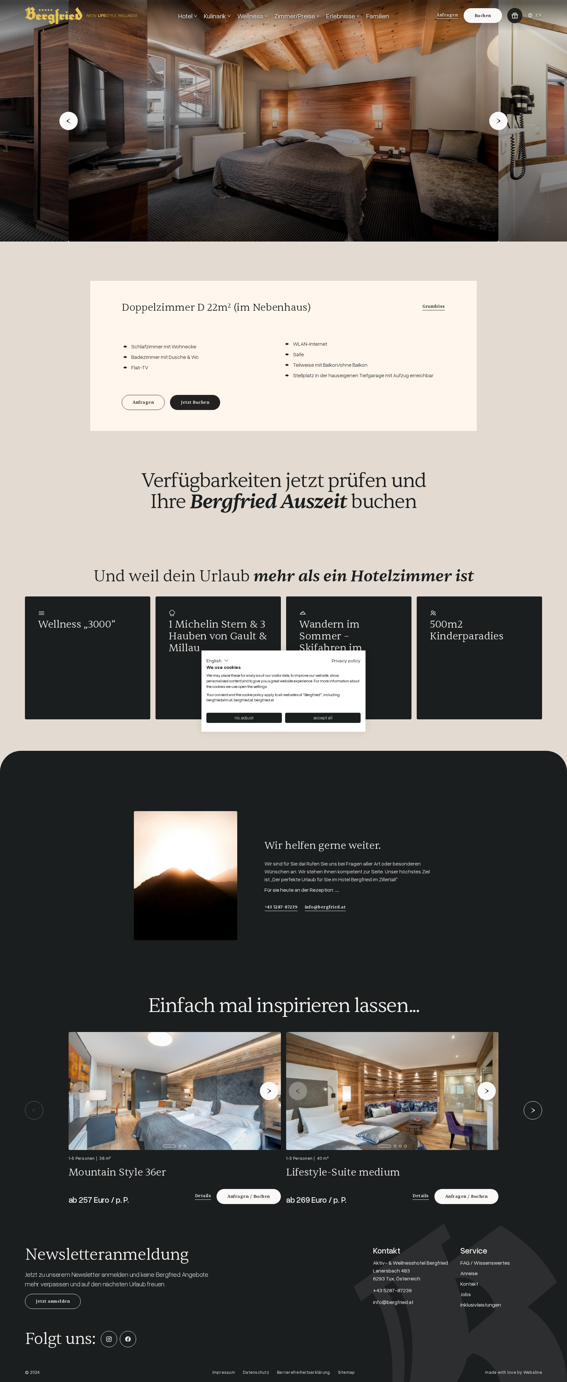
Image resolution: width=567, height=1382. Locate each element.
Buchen (482, 15)
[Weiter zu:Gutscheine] (514, 15)
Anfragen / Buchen (248, 1196)
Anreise (469, 1273)
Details (203, 1195)
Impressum (223, 1372)
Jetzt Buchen (195, 402)
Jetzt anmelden (53, 1301)
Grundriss (433, 306)
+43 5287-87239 (281, 907)
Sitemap (346, 1372)
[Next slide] (498, 121)
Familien (377, 16)
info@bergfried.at (325, 907)
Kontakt (469, 1283)
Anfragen (447, 15)
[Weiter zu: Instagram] (109, 1339)
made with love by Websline (513, 1372)
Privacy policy (346, 660)
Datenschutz (256, 1372)
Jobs (465, 1294)
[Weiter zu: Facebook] (128, 1339)
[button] (217, 660)
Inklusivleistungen (480, 1304)
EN (538, 15)
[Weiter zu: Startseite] (99, 16)
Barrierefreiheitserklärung (303, 1372)
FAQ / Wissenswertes (485, 1262)
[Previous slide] (68, 121)
